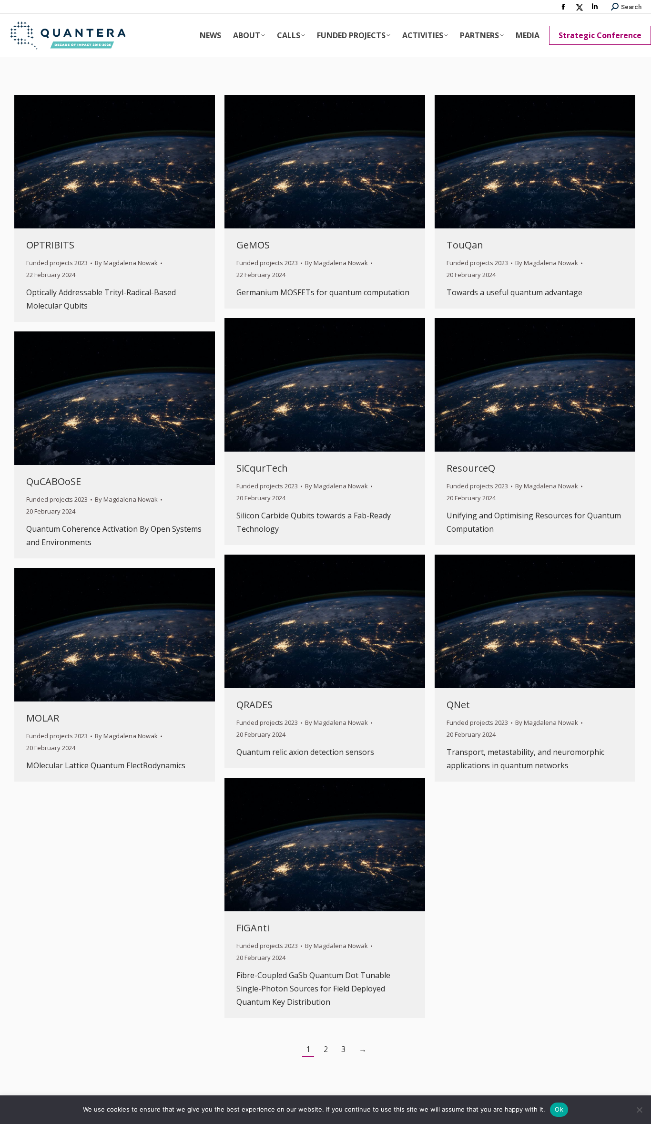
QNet (458, 704)
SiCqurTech (262, 468)
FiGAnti (252, 927)
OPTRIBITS (50, 244)
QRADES (254, 704)
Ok (559, 1109)
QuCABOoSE (53, 481)
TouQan (465, 244)
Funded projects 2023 (57, 262)
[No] (639, 1109)
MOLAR (42, 718)
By (126, 262)
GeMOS (253, 244)
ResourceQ (471, 468)
